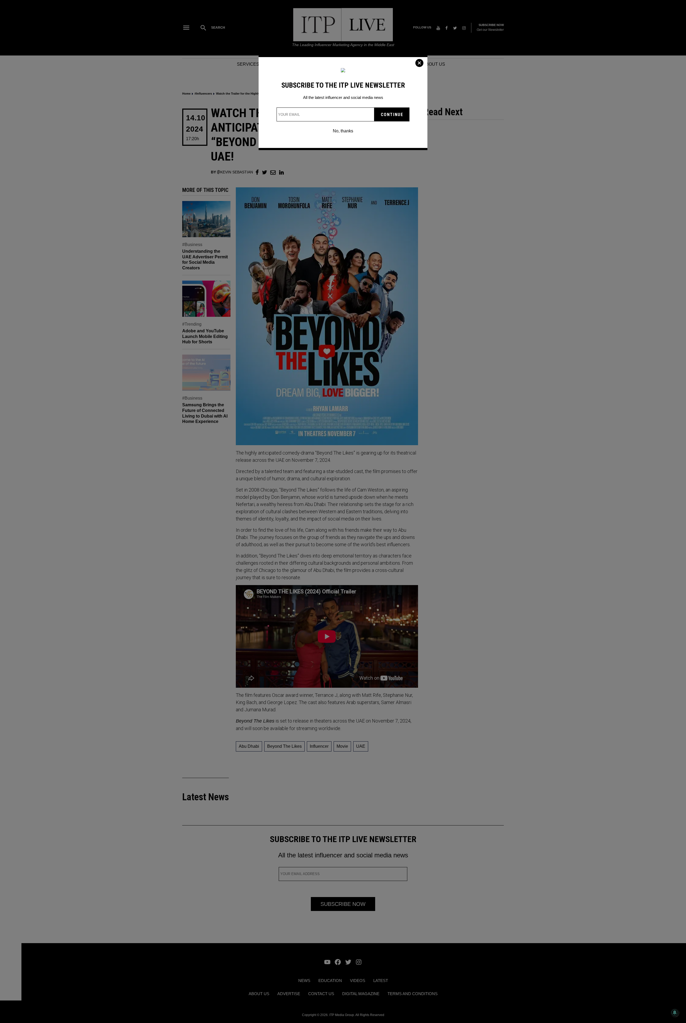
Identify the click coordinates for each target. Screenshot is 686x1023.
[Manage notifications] (674, 1012)
